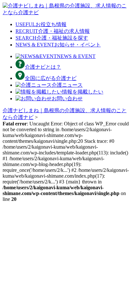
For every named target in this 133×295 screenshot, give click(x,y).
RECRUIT (52, 31)
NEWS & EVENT (58, 44)
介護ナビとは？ (43, 67)
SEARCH (51, 38)
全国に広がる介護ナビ (51, 78)
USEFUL (40, 24)
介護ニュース (67, 85)
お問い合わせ (67, 98)
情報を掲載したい (82, 91)
